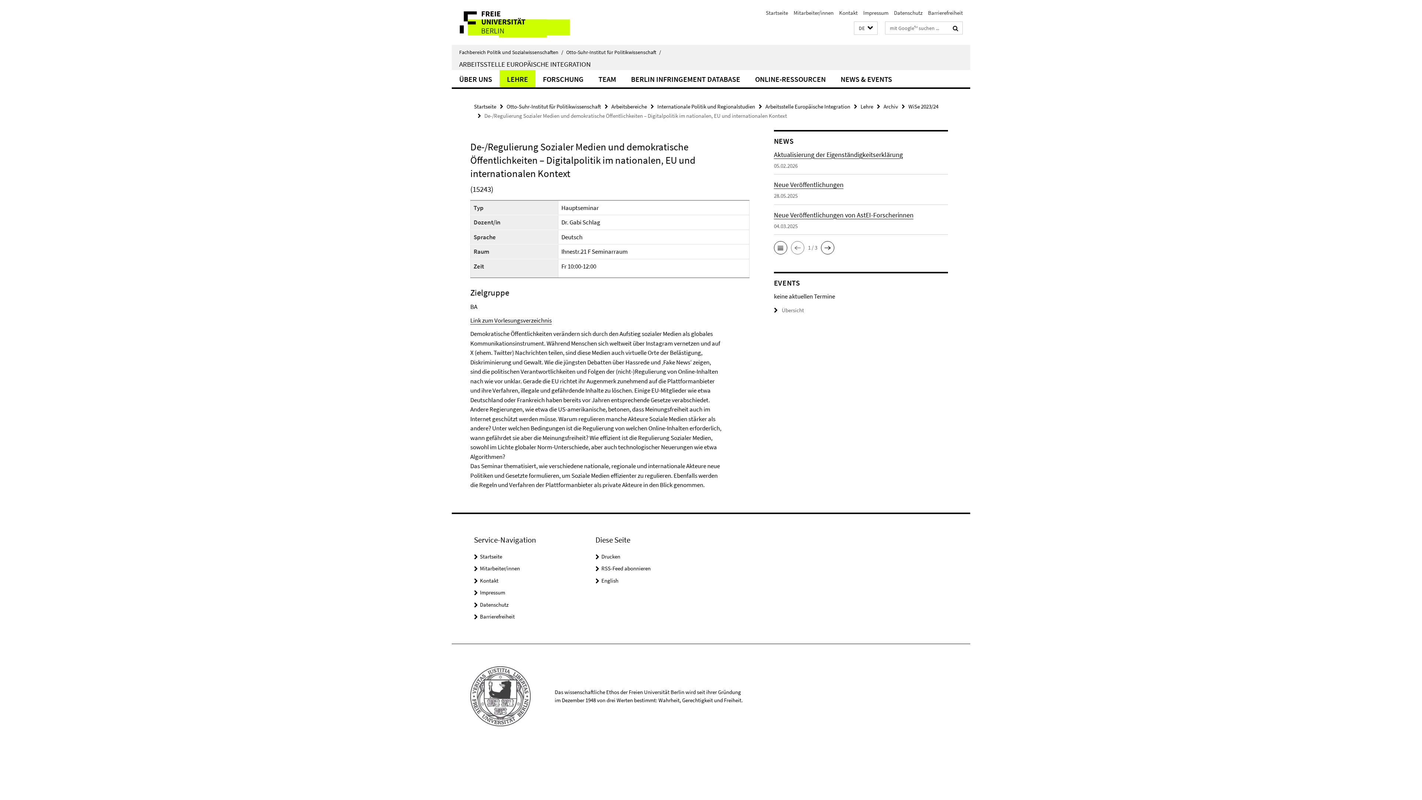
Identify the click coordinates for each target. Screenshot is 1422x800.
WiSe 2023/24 (923, 106)
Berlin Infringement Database (685, 79)
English (609, 580)
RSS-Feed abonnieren (626, 568)
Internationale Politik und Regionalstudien (706, 106)
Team (607, 79)
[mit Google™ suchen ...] (955, 28)
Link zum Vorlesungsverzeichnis (511, 320)
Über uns (475, 79)
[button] (866, 28)
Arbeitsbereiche (629, 106)
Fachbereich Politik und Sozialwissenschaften (511, 52)
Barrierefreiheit (945, 12)
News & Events (866, 79)
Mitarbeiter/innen (814, 12)
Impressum (875, 12)
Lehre (517, 79)
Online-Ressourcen (790, 79)
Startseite (777, 12)
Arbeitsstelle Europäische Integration (525, 64)
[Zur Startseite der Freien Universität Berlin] (514, 22)
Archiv (891, 106)
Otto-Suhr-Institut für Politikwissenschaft (613, 52)
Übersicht (793, 310)
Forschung (563, 79)
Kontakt (848, 12)
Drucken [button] (610, 556)
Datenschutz (908, 12)
